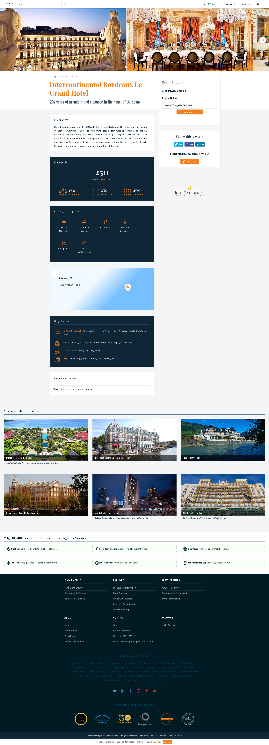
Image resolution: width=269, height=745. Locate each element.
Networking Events (148, 671)
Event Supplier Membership (175, 593)
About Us (68, 625)
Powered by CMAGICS (172, 735)
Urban (97, 350)
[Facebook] (130, 690)
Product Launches (103, 675)
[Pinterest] (146, 690)
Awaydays (116, 663)
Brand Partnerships (171, 598)
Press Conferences (189, 671)
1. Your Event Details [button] (173, 91)
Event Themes (120, 593)
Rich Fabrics (126, 342)
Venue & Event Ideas (122, 598)
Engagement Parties (169, 667)
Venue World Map (121, 609)
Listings (54, 76)
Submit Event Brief (122, 630)
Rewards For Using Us (74, 598)
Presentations (169, 671)
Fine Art (74, 342)
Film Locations (97, 671)
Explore (228, 4)
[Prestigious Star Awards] (81, 725)
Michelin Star (134, 331)
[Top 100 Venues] (124, 725)
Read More (156, 742)
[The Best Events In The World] (102, 725)
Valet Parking (104, 358)
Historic (83, 342)
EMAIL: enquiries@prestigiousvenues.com (133, 641)
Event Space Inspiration (124, 587)
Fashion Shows (78, 671)
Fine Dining (105, 331)
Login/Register (169, 625)
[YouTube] (154, 690)
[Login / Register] (259, 4)
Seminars (163, 675)
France (63, 76)
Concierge (76, 358)
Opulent (100, 342)
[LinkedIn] (122, 690)
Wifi (113, 358)
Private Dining (83, 675)
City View (88, 350)
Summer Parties (132, 680)
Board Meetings (167, 663)
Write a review (191, 161)
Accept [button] (167, 742)
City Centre (77, 350)
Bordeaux (73, 76)
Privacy (145, 735)
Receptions (122, 675)
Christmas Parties (82, 667)
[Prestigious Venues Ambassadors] (166, 725)
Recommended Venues (75, 593)
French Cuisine (119, 331)
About (244, 4)
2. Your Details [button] (170, 98)
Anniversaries (80, 663)
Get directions (70, 285)
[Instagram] (138, 690)
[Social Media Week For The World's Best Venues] (188, 725)
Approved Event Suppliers (125, 604)
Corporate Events (121, 667)
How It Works (70, 630)
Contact (117, 625)
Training (148, 680)
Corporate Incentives (144, 667)
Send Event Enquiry (73, 587)
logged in (69, 389)
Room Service (89, 358)
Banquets (130, 663)
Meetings (129, 671)
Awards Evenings (100, 663)
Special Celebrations (183, 675)
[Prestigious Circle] (145, 725)
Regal (116, 342)
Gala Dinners (114, 671)
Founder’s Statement (74, 641)
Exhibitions (189, 667)
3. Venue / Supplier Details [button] (176, 105)
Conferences (102, 667)
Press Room (70, 636)
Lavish (92, 342)
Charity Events (187, 663)
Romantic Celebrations (143, 675)
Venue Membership (171, 587)
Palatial (109, 342)
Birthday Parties (147, 663)
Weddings (161, 680)
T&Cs (155, 735)
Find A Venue (209, 4)
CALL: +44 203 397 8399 (124, 636)
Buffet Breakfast (91, 331)
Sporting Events (112, 680)
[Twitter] (115, 690)
